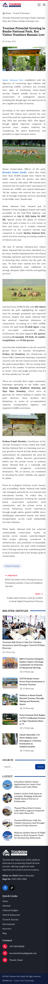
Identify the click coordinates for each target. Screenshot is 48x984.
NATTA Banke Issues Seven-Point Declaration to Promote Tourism (32, 681)
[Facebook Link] (5, 888)
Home (5, 901)
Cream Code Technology (24, 980)
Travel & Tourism (12, 566)
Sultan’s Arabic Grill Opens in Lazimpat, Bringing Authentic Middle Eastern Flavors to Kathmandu (28, 797)
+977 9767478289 (16, 946)
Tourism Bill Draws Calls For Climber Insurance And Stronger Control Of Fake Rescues (23, 645)
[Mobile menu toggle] (39, 5)
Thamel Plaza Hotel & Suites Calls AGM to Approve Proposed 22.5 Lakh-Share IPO (29, 810)
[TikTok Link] (12, 888)
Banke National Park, (13, 80)
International (8, 924)
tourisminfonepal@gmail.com (23, 953)
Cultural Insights (10, 910)
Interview (7, 928)
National (6, 905)
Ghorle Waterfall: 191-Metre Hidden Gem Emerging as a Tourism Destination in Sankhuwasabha (30, 741)
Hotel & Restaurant (11, 915)
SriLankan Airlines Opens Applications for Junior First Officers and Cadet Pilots (27, 784)
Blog (4, 933)
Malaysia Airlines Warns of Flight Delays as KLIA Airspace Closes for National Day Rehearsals (29, 835)
